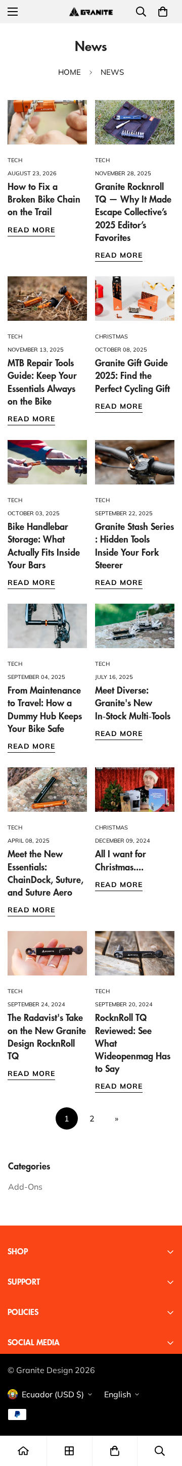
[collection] (69, 1451)
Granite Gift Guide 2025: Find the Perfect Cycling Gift (132, 376)
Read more (31, 229)
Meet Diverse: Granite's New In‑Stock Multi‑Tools (132, 703)
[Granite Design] (91, 11)
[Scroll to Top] (164, 1412)
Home (69, 72)
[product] (23, 1451)
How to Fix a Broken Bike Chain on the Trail (44, 199)
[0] (162, 11)
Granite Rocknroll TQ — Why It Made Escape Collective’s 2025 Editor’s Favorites (133, 212)
